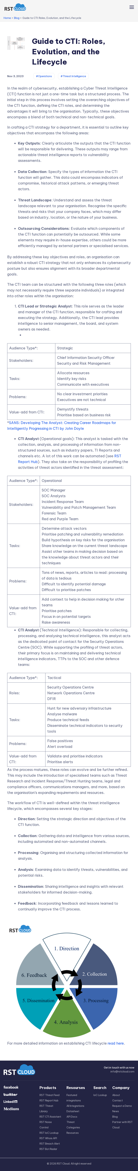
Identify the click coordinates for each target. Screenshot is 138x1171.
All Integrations (75, 1106)
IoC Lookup (100, 1095)
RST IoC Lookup (49, 1132)
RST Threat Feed (49, 1095)
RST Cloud (63, 1163)
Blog (115, 1116)
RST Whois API (48, 1138)
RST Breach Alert (50, 1143)
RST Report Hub (49, 1100)
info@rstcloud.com (122, 1071)
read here (116, 1043)
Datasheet (72, 1111)
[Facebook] (19, 1087)
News (115, 1111)
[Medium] (19, 1109)
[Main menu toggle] (130, 7)
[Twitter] (19, 1095)
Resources (72, 1132)
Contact (117, 1100)
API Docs (71, 1116)
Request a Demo (122, 1106)
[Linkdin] (19, 1102)
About (116, 1095)
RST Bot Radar (48, 1149)
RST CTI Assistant (50, 1116)
